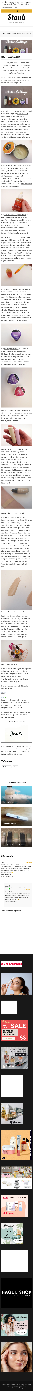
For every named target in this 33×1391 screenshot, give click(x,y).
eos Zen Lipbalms (15, 449)
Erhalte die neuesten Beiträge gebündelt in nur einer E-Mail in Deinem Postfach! (16, 3)
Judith (7, 886)
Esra (2, 863)
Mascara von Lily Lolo (9, 823)
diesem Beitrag (26, 184)
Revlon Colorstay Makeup (13, 517)
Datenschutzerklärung (17, 1388)
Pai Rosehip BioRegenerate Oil (15, 215)
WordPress (23, 1386)
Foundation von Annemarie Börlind (13, 845)
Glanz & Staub (16, 13)
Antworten (29, 862)
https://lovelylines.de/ (7, 876)
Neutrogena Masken (11, 349)
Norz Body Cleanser (8, 802)
